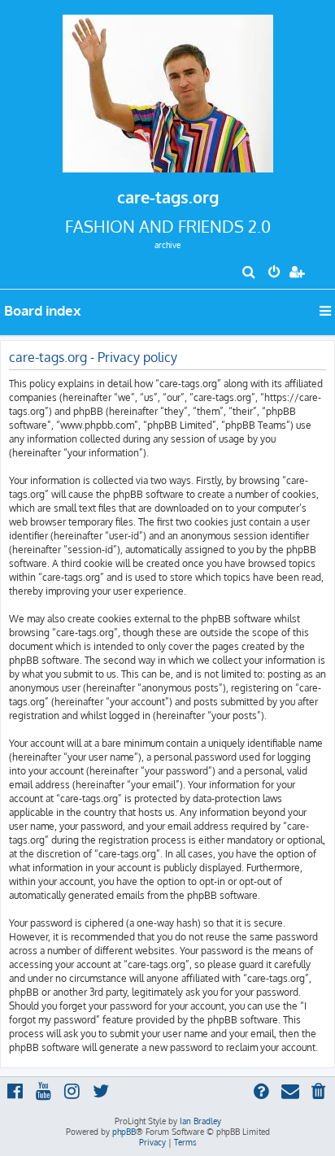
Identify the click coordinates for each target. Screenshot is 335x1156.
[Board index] (168, 89)
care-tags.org (168, 196)
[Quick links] (326, 310)
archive (167, 245)
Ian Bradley (200, 1121)
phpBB (124, 1131)
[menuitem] (249, 273)
